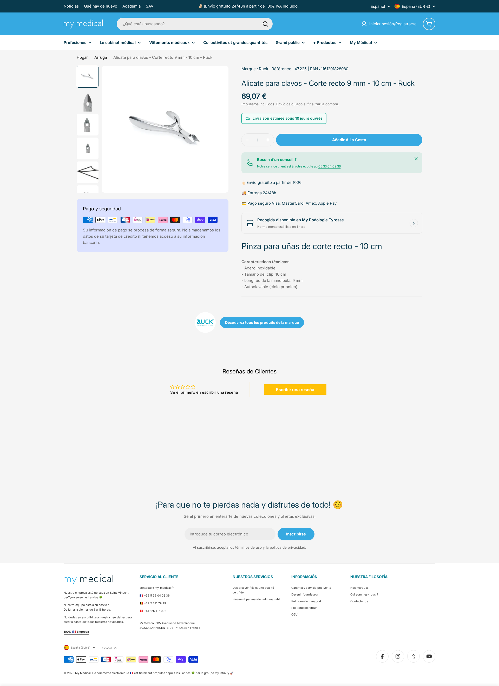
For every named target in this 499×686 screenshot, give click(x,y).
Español (378, 6)
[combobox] (195, 24)
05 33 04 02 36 (329, 166)
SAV (149, 6)
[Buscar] (265, 24)
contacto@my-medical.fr (157, 588)
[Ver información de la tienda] (414, 223)
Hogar (82, 57)
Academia (131, 6)
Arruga (100, 57)
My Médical (83, 673)
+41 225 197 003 (155, 611)
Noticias (71, 6)
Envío (280, 104)
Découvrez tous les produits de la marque (262, 322)
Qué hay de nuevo (100, 6)
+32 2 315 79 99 (155, 603)
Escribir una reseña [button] (295, 389)
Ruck (263, 68)
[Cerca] (416, 159)
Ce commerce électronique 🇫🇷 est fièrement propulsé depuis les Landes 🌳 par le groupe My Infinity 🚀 (163, 673)
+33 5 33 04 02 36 (157, 595)
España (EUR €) (416, 6)
